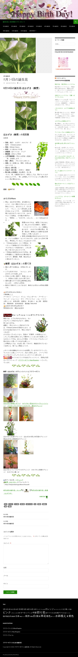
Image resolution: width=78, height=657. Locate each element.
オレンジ (49, 609)
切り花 (22, 504)
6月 (17, 609)
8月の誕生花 (64, 26)
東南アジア (22, 616)
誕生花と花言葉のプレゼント (14, 22)
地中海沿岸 (7, 616)
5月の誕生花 (39, 26)
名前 (4, 567)
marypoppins (12, 83)
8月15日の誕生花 (8, 522)
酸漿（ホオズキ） (11, 482)
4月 (12, 609)
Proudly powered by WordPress (11, 654)
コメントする (22, 83)
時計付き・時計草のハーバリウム (65, 84)
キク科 (64, 609)
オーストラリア (58, 609)
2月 (7, 609)
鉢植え (44, 504)
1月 (4, 609)
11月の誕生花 (15, 30)
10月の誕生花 (6, 30)
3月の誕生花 (22, 26)
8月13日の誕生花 (8, 515)
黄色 (10, 506)
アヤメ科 (43, 609)
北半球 (55, 613)
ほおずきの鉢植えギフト (11, 403)
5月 (14, 609)
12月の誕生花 (24, 30)
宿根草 (13, 616)
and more (32, 30)
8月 (6, 504)
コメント (7, 543)
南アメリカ (67, 613)
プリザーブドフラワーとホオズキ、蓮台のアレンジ (24, 406)
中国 (35, 612)
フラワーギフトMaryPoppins (11, 632)
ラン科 (30, 613)
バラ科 (70, 609)
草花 (39, 504)
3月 (9, 609)
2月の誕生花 (14, 26)
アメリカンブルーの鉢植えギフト (65, 132)
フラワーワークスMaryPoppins (12, 628)
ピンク (7, 612)
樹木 (27, 616)
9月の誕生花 (72, 26)
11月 (31, 609)
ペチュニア (19, 480)
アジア (10, 504)
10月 (28, 609)
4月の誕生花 (30, 26)
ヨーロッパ (24, 613)
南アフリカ (61, 613)
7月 (19, 609)
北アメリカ (29, 504)
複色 (48, 616)
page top (42, 496)
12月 (35, 609)
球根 (31, 616)
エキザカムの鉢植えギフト (63, 121)
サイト (5, 583)
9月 (25, 609)
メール (5, 575)
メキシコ (13, 613)
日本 (18, 616)
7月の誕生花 (55, 26)
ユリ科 (18, 613)
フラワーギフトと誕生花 (21, 647)
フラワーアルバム (8, 635)
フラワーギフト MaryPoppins (29, 360)
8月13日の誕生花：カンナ (12, 490)
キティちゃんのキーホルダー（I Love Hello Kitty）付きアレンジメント (65, 157)
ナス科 (16, 504)
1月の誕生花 (6, 26)
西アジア (53, 616)
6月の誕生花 (47, 26)
